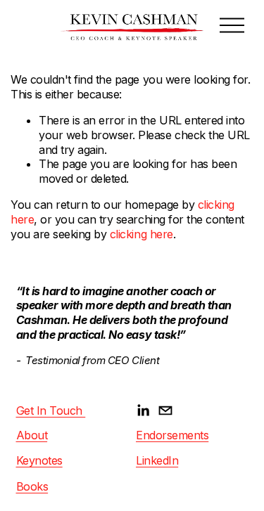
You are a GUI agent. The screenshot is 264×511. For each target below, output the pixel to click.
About (32, 435)
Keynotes (39, 460)
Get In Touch (51, 410)
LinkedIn (157, 460)
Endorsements (172, 435)
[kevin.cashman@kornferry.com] (165, 410)
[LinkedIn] (143, 410)
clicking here (141, 234)
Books (32, 486)
